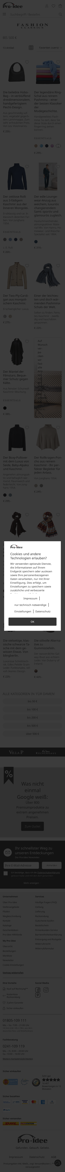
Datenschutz (43, 611)
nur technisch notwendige (30, 605)
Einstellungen (22, 611)
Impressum (30, 598)
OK (32, 621)
